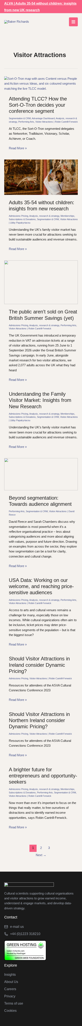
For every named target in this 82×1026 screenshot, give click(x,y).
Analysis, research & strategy (44, 216)
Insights (10, 974)
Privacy (9, 996)
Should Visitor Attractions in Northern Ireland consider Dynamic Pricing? (39, 720)
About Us (11, 982)
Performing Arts (26, 121)
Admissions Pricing (18, 216)
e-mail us (17, 926)
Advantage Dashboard (43, 118)
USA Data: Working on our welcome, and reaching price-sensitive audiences (41, 586)
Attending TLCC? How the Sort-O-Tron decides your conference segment (38, 105)
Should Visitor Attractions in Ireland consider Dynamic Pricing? (39, 665)
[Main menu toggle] (73, 21)
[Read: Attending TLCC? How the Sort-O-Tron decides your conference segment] (41, 83)
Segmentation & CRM (20, 118)
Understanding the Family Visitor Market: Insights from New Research (40, 400)
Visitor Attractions (44, 121)
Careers (10, 989)
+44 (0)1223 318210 (25, 934)
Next (41, 855)
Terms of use (13, 1003)
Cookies (10, 1010)
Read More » (18, 148)
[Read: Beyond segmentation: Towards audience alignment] (41, 474)
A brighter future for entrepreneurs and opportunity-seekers (43, 776)
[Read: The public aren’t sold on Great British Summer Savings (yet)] (41, 282)
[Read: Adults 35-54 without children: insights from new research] (41, 177)
